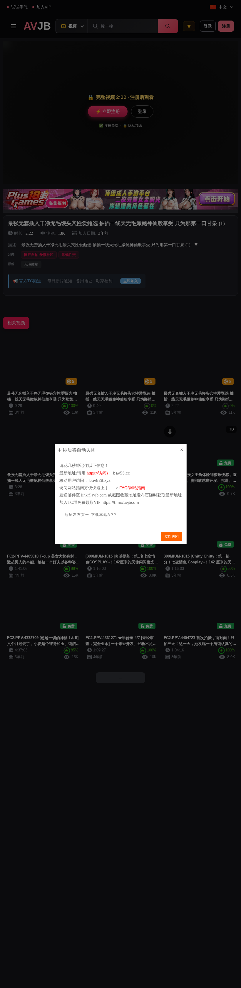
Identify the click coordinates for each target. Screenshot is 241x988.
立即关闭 (172, 536)
